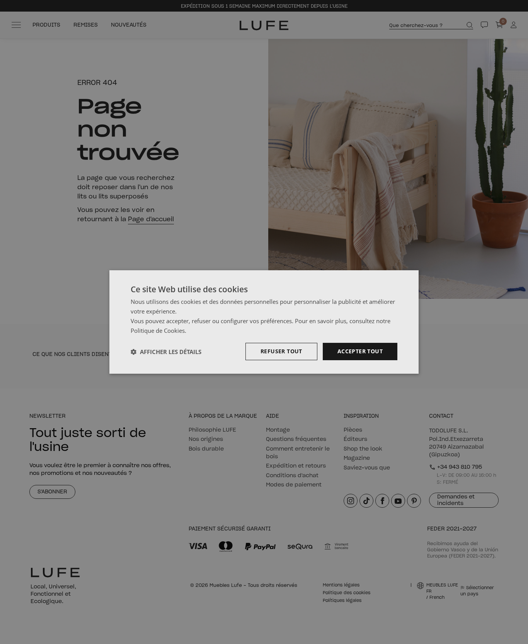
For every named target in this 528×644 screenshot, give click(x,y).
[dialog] (264, 322)
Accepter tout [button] (360, 351)
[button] (166, 351)
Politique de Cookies (158, 330)
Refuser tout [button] (281, 351)
